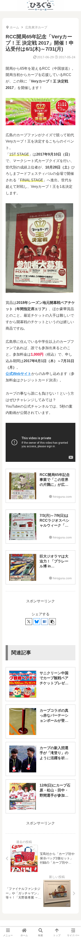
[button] (52, 621)
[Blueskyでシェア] (36, 621)
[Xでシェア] (28, 621)
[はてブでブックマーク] (44, 621)
